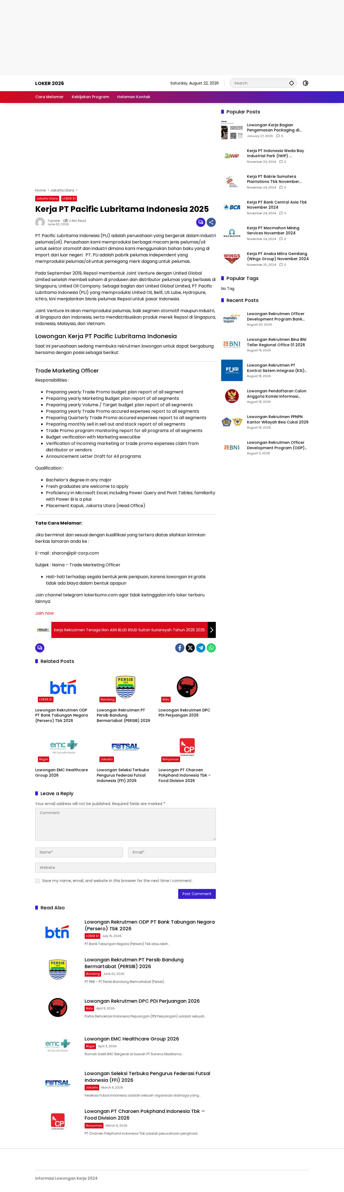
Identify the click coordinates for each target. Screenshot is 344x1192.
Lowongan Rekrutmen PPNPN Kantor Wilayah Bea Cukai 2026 (278, 419)
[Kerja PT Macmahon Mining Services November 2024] (232, 233)
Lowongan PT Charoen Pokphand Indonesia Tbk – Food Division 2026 (185, 775)
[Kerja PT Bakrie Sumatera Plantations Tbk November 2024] (232, 181)
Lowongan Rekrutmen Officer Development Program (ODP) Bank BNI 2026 (275, 445)
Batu (166, 699)
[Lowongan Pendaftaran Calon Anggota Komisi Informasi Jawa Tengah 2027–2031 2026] (232, 396)
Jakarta (107, 759)
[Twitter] (190, 647)
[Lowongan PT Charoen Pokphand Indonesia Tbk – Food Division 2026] (187, 747)
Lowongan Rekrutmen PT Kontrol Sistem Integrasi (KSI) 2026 (275, 368)
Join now (44, 613)
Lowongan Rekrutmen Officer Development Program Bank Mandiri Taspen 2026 (275, 316)
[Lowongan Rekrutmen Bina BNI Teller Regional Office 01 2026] (232, 344)
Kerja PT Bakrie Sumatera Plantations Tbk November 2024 (273, 179)
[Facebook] (179, 647)
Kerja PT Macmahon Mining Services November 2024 (273, 231)
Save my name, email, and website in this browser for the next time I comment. (117, 880)
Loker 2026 (49, 83)
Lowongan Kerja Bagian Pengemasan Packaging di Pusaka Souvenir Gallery (273, 128)
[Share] (211, 222)
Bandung (107, 699)
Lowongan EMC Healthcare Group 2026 (61, 772)
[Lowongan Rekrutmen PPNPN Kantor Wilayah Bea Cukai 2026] (232, 422)
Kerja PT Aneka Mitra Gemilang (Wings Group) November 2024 (278, 256)
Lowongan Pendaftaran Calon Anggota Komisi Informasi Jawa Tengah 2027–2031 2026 (276, 394)
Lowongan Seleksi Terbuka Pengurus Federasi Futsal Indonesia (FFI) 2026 (123, 775)
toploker (54, 220)
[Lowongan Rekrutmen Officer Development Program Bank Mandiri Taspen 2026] (232, 319)
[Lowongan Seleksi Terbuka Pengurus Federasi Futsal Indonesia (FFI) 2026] (125, 747)
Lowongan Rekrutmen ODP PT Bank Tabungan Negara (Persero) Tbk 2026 (61, 715)
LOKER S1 (69, 198)
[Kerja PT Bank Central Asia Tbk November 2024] (232, 207)
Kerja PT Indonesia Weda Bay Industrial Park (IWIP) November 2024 (275, 153)
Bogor (43, 759)
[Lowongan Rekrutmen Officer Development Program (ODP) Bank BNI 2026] (232, 447)
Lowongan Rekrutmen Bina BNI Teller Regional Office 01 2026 (276, 342)
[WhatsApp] (211, 647)
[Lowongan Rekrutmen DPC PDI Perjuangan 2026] (187, 687)
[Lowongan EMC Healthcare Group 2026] (63, 747)
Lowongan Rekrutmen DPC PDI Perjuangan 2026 (184, 713)
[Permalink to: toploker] (41, 222)
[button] (291, 83)
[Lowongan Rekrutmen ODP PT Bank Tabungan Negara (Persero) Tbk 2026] (63, 687)
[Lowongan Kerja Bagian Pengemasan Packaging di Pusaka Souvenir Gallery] (232, 130)
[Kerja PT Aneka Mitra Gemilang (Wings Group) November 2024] (232, 259)
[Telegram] (200, 647)
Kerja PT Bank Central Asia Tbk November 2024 (277, 205)
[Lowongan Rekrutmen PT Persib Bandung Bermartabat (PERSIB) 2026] (125, 687)
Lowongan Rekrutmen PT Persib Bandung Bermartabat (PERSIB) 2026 (123, 715)
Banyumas (171, 759)
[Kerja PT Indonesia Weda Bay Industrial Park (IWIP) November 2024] (232, 156)
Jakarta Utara (47, 198)
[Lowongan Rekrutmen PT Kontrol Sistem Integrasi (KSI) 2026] (232, 370)
